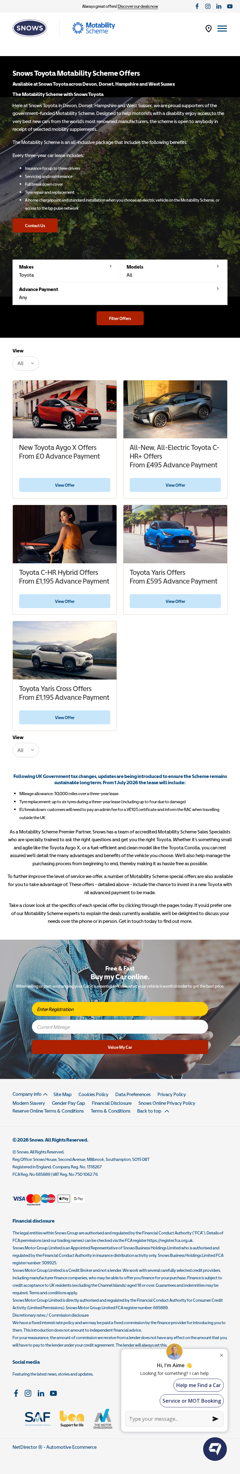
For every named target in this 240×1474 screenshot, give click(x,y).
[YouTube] (230, 6)
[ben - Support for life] (72, 1419)
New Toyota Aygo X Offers (58, 447)
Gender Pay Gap (68, 1103)
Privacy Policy (172, 1094)
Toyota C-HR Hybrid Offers (58, 572)
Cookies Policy (93, 1094)
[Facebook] (197, 6)
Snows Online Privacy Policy (166, 1103)
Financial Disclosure (112, 1103)
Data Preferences (133, 1094)
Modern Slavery (28, 1103)
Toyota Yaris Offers (157, 572)
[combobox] (25, 363)
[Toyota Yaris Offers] (175, 534)
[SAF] (37, 1419)
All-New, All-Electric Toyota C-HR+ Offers (174, 451)
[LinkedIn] (219, 6)
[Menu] (222, 28)
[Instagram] (208, 6)
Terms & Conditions (110, 1111)
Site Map (62, 1094)
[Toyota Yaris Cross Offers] (65, 650)
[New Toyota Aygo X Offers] (65, 409)
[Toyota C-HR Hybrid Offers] (65, 534)
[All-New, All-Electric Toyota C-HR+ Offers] (175, 409)
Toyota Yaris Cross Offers (55, 689)
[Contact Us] (208, 28)
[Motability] (94, 28)
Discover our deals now (138, 6)
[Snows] (29, 28)
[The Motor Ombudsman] (102, 1419)
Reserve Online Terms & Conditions (48, 1111)
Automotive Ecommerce (71, 1447)
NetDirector (25, 1447)
